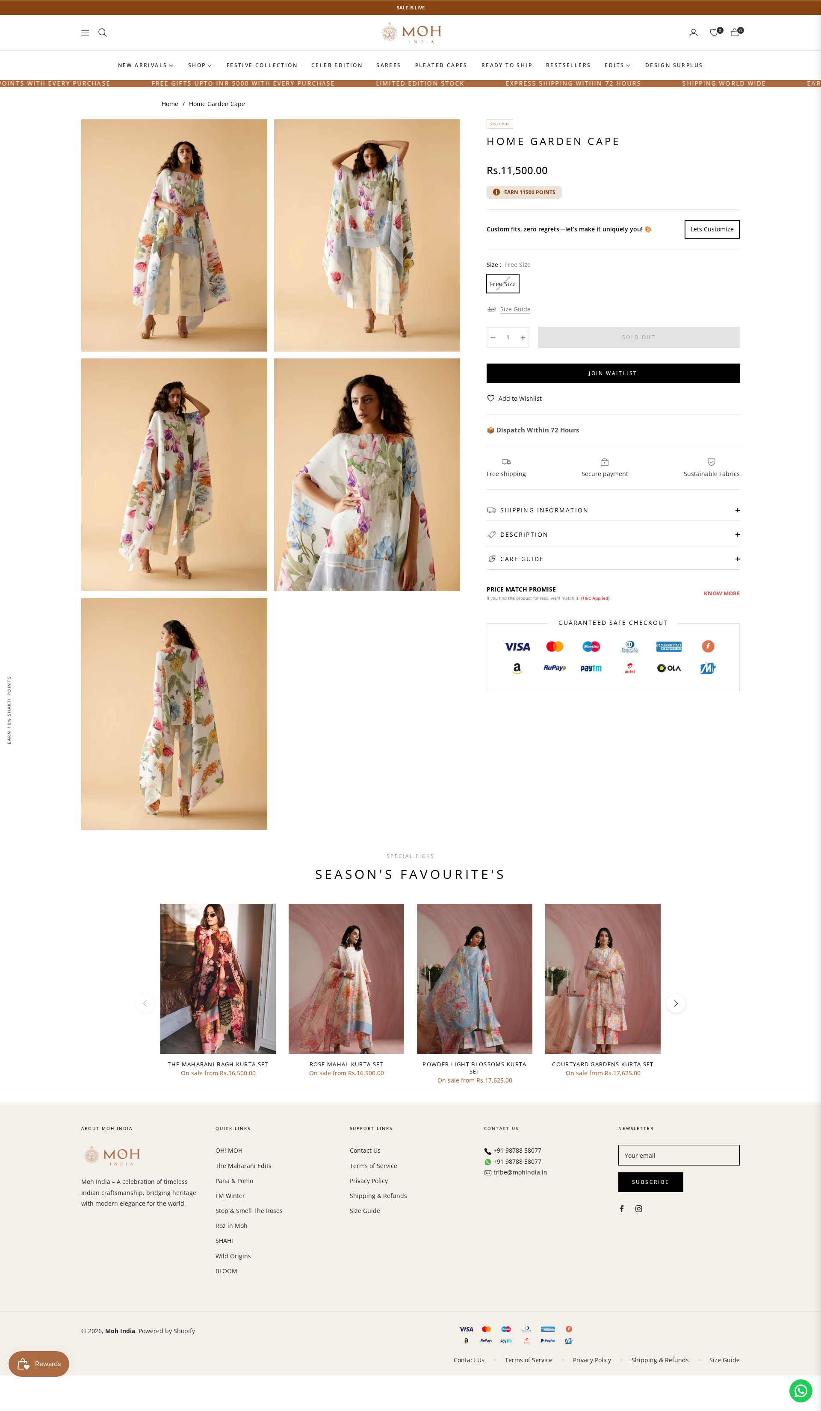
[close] (579, 629)
